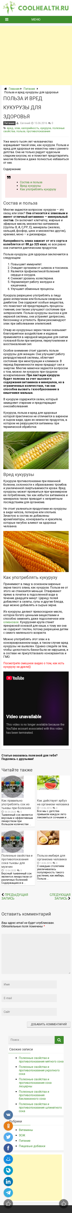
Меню (35, 19)
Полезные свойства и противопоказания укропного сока (39, 1070)
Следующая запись (60, 896)
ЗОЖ (22, 1135)
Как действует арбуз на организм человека (53, 802)
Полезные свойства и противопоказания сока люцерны (35, 1082)
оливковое (11, 622)
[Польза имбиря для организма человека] (48, 844)
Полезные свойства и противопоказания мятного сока (41, 1059)
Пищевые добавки (32, 1146)
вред (10, 128)
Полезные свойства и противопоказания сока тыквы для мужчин (16, 861)
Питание (29, 89)
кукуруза (45, 128)
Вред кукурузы (30, 186)
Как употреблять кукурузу (38, 189)
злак (17, 128)
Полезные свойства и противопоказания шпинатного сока (40, 1107)
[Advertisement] (36, 55)
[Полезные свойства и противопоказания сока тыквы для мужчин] (12, 851)
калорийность (30, 128)
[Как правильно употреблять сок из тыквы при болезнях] (12, 796)
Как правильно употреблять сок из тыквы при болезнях (16, 804)
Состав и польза (31, 182)
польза (20, 131)
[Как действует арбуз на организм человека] (48, 789)
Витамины (26, 1130)
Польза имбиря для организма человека (52, 857)
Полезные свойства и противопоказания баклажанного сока (34, 1095)
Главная (14, 89)
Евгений (25, 123)
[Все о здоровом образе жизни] (36, 13)
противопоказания (38, 131)
